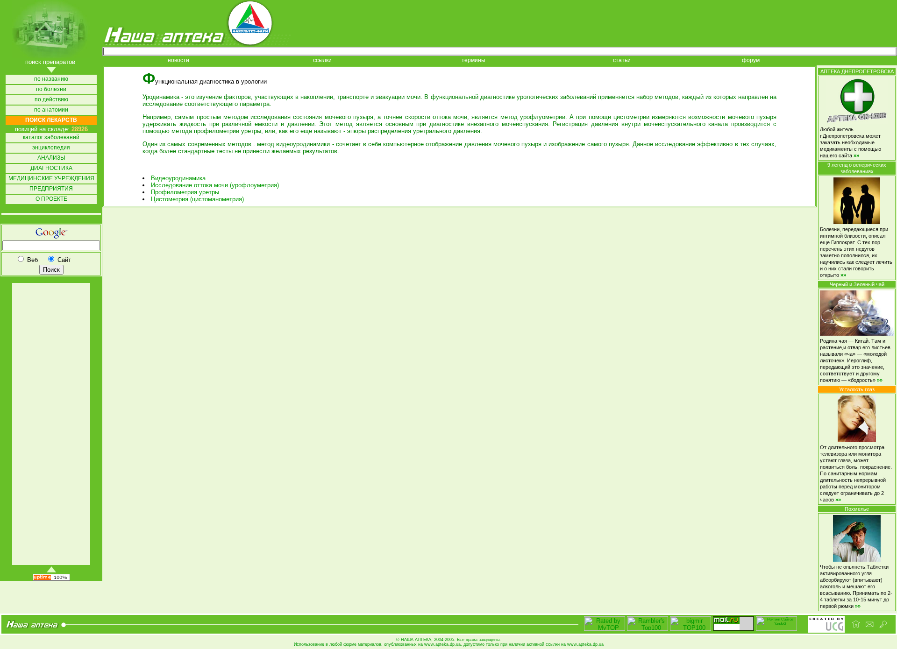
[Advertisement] (50, 424)
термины (473, 60)
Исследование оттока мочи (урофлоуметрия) (215, 185)
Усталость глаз (857, 389)
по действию (51, 100)
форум (751, 60)
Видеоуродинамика (178, 178)
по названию (51, 79)
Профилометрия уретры (185, 192)
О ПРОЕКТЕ (51, 199)
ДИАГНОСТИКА (51, 168)
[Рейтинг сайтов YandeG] (776, 630)
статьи (622, 60)
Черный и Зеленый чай (857, 284)
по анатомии (51, 110)
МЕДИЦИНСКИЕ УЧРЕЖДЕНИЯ (51, 179)
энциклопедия (51, 148)
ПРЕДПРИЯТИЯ (51, 189)
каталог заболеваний (51, 137)
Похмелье (857, 509)
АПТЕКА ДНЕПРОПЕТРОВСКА (857, 71)
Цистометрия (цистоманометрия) (197, 199)
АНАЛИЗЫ (51, 158)
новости (178, 60)
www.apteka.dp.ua (442, 644)
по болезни (51, 89)
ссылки (322, 60)
